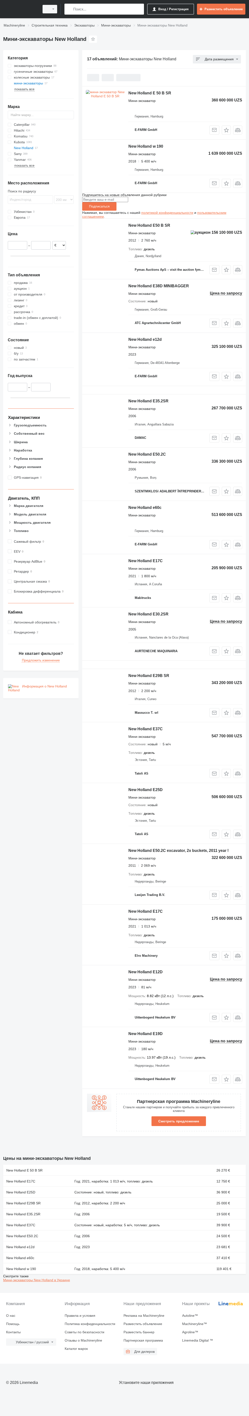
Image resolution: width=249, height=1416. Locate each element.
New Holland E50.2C (147, 454)
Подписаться (99, 206)
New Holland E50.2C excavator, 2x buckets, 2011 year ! (178, 850)
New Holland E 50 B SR (149, 93)
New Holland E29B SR (148, 676)
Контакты (13, 1332)
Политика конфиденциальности (90, 1324)
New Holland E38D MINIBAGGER (158, 286)
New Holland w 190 (145, 146)
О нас (10, 1315)
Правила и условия (80, 1315)
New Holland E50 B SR (149, 225)
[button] (226, 130)
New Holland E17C (145, 561)
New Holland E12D (145, 972)
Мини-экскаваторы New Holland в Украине (36, 1280)
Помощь (12, 1324)
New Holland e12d (145, 339)
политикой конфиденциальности (167, 213)
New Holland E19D (145, 1034)
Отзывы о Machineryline (83, 1340)
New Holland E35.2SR (148, 401)
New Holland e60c (144, 507)
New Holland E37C (145, 729)
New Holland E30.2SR (148, 614)
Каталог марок (76, 1349)
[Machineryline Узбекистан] (21, 9)
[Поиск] (69, 9)
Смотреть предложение (178, 1121)
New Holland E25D (145, 790)
